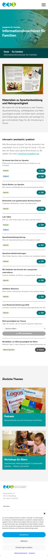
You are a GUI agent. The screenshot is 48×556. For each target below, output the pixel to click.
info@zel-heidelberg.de (28, 153)
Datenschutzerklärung (20, 553)
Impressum (32, 553)
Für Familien (17, 51)
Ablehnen (24, 541)
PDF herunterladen (25, 333)
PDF (42, 171)
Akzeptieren (24, 535)
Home (6, 51)
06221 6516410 (12, 498)
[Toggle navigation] (44, 4)
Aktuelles (6, 506)
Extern (41, 350)
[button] (44, 513)
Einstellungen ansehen (24, 547)
